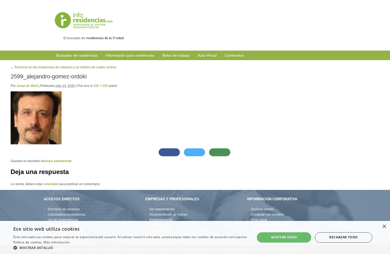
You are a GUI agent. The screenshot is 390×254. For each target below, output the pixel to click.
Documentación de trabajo (168, 214)
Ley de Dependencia (63, 220)
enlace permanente (58, 161)
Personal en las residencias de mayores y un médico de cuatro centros (63, 67)
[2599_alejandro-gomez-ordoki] (36, 117)
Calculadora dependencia (66, 214)
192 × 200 (100, 86)
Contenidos (234, 55)
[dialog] (195, 237)
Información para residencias (130, 55)
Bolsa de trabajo (176, 55)
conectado (50, 184)
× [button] (384, 227)
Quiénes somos (262, 209)
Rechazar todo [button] (343, 237)
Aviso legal (259, 220)
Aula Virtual (207, 55)
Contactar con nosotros (267, 214)
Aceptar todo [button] (284, 237)
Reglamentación (161, 220)
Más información (57, 242)
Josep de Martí (27, 86)
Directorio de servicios (64, 209)
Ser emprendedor (162, 209)
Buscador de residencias (77, 55)
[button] (130, 247)
